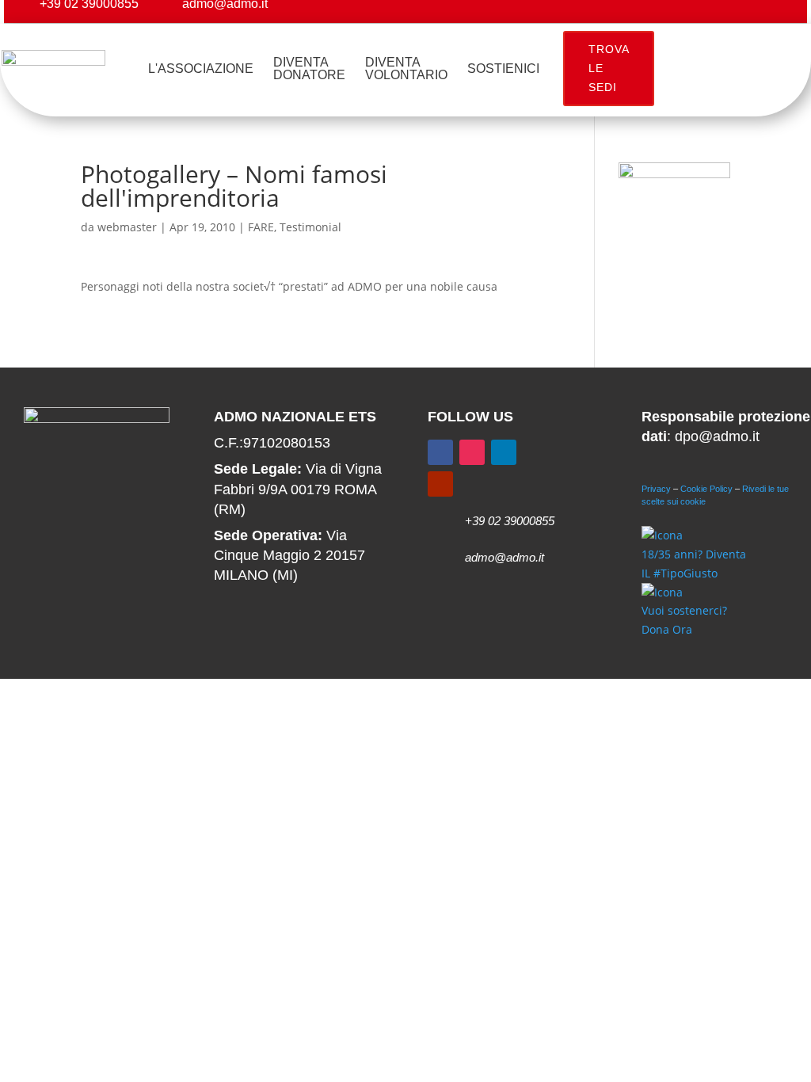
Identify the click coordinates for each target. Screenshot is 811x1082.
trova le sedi (609, 68)
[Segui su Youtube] (440, 484)
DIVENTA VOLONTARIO (406, 68)
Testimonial (310, 226)
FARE (261, 226)
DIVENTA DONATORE (309, 68)
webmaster (127, 226)
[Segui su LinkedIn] (503, 452)
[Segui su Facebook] (440, 452)
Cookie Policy (706, 488)
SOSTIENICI (503, 68)
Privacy (656, 488)
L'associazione (200, 68)
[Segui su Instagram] (472, 452)
